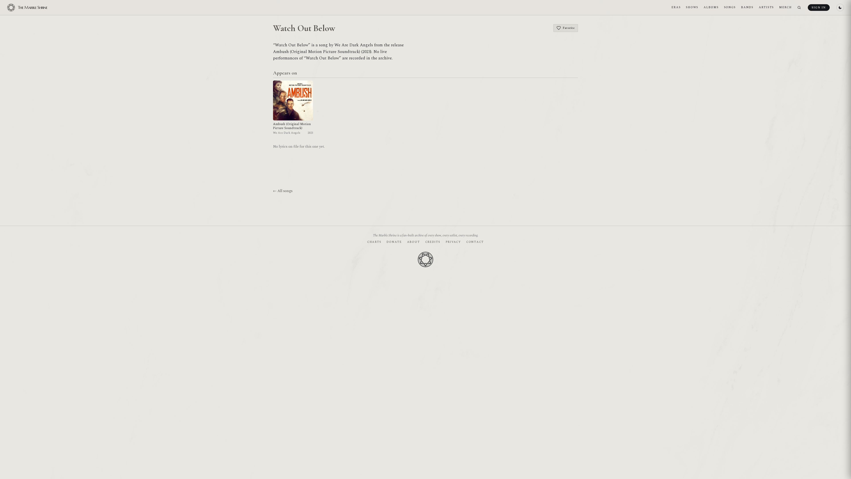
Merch (785, 7)
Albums (711, 7)
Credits (432, 241)
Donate (394, 241)
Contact (475, 241)
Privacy (453, 241)
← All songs (283, 191)
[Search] (799, 8)
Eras (676, 7)
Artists (766, 7)
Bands (747, 7)
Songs (730, 7)
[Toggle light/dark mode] (840, 7)
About (413, 241)
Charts (374, 241)
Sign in (819, 7)
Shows (692, 7)
